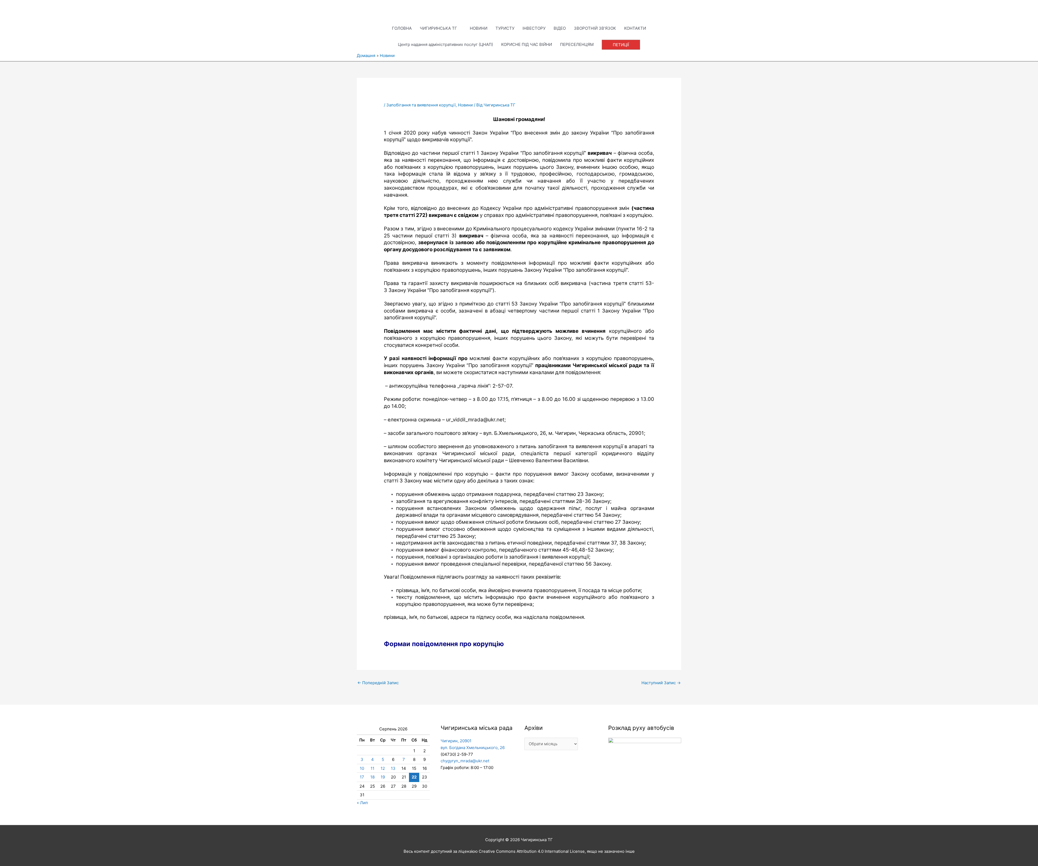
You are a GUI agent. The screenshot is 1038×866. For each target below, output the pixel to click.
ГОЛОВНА (402, 28)
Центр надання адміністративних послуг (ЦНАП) (445, 44)
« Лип (362, 802)
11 (372, 768)
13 (393, 768)
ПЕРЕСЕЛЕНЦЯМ (577, 44)
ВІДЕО (560, 28)
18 (372, 777)
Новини (465, 105)
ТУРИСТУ (504, 28)
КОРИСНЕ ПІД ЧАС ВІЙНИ (526, 44)
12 (383, 768)
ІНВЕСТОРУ (534, 28)
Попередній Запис (378, 682)
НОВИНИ (478, 28)
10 (362, 768)
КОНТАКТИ (635, 28)
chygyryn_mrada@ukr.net (465, 760)
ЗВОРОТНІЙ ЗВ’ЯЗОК (595, 28)
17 (362, 777)
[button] (621, 45)
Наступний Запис (661, 682)
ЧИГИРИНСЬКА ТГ (438, 28)
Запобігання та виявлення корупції (421, 105)
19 (383, 777)
